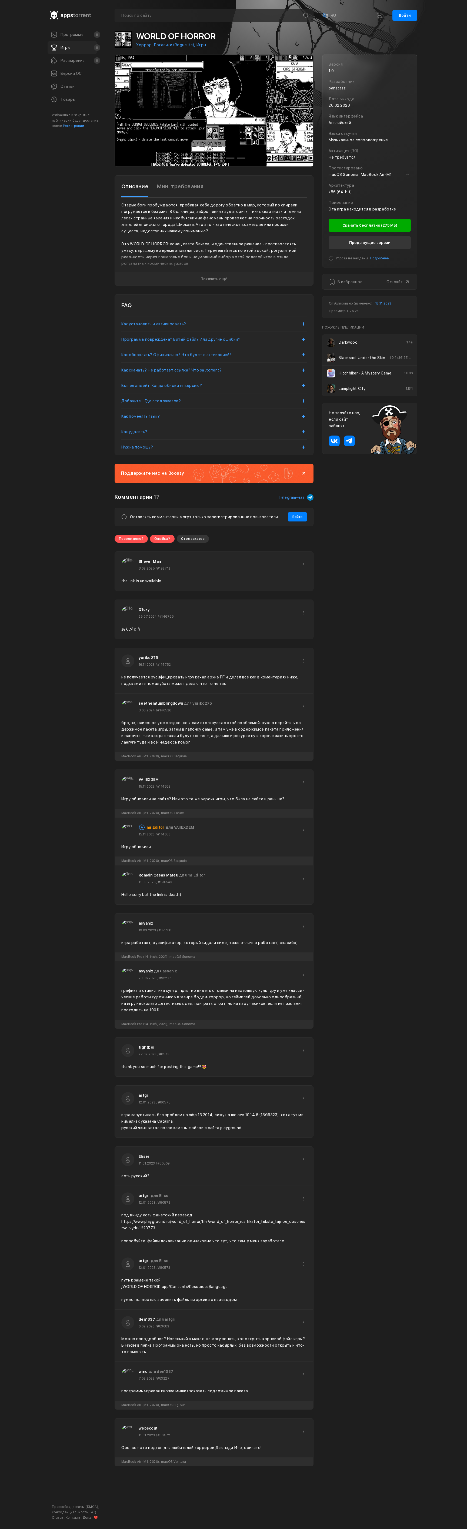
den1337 (147, 1319)
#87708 (165, 930)
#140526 (164, 710)
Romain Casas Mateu (158, 875)
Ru (329, 15)
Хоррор (144, 45)
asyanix (146, 923)
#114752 (164, 665)
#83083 (163, 1326)
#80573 (164, 1268)
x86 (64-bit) (340, 192)
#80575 (164, 1102)
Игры (201, 45)
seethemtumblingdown (161, 703)
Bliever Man (150, 561)
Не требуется (342, 157)
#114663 (164, 786)
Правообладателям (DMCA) (75, 1507)
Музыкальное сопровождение (358, 140)
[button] (120, 110)
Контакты (73, 1518)
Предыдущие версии (370, 242)
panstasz (337, 88)
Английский (340, 123)
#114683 (164, 834)
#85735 (165, 1054)
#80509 (164, 1163)
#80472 (164, 1435)
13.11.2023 (383, 303)
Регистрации (73, 126)
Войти (405, 15)
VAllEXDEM (149, 779)
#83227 (163, 1378)
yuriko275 (148, 657)
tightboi (146, 1047)
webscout (148, 1428)
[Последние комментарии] (379, 15)
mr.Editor (156, 827)
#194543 (165, 882)
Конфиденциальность (70, 1512)
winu (143, 1371)
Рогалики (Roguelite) (174, 45)
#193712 (163, 568)
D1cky (144, 609)
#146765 (166, 616)
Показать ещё (214, 279)
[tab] (134, 186)
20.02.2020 (339, 105)
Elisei (144, 1156)
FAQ (93, 1512)
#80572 (164, 1203)
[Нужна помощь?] (251, 1513)
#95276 (165, 978)
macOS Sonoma (344, 174)
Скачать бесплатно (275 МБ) (369, 225)
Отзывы (58, 1518)
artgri (144, 1095)
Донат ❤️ (90, 1518)
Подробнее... (381, 258)
